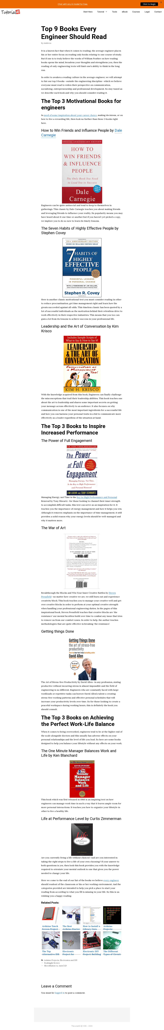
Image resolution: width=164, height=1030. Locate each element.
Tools (114, 11)
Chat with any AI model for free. (73, 4)
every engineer (111, 880)
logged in (60, 992)
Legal (147, 11)
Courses (136, 11)
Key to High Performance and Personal (97, 497)
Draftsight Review (52, 963)
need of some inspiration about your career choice (70, 115)
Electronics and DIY (68, 960)
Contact (158, 11)
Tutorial (100, 11)
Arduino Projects (51, 960)
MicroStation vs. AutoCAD (55, 966)
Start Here (87, 11)
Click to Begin (149, 4)
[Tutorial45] (10, 11)
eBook (125, 11)
